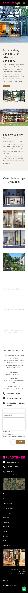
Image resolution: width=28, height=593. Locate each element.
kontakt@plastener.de (13, 398)
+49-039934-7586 (13, 393)
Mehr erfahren (14, 35)
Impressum (13, 585)
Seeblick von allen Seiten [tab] (13, 136)
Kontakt (6, 86)
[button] (24, 588)
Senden (21, 442)
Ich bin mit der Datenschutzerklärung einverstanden (14, 435)
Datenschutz (6, 585)
